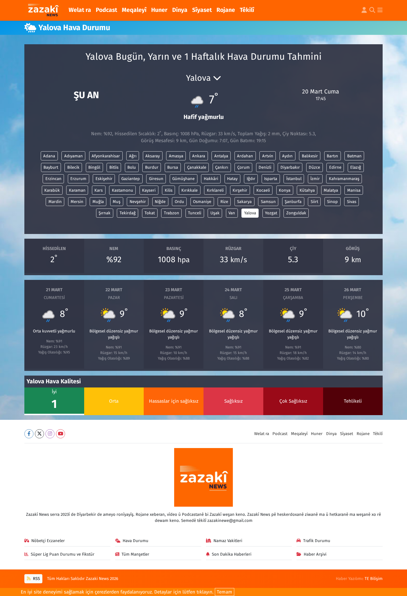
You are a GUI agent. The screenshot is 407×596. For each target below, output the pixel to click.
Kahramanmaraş (344, 178)
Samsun (268, 201)
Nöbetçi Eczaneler (48, 540)
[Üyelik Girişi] (364, 10)
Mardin (55, 201)
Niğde (160, 201)
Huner (159, 10)
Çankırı (221, 167)
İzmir (315, 178)
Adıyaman (73, 155)
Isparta (270, 178)
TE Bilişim (374, 578)
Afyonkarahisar (106, 155)
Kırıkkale (189, 190)
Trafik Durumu (316, 540)
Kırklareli (215, 190)
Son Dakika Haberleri (231, 554)
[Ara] (372, 10)
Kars (98, 190)
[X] (39, 433)
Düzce (314, 167)
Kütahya (307, 190)
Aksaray (152, 155)
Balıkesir (310, 155)
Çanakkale (196, 167)
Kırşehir (240, 190)
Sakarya (244, 201)
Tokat (150, 212)
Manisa (353, 190)
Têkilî (247, 10)
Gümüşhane (183, 178)
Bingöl (94, 167)
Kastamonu (122, 190)
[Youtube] (60, 433)
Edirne (335, 167)
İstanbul (294, 178)
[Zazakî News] (43, 10)
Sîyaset (202, 10)
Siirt (314, 201)
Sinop (332, 201)
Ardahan (245, 155)
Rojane (226, 10)
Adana (49, 155)
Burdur (151, 167)
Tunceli (194, 212)
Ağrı (132, 155)
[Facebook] (29, 433)
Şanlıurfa (293, 201)
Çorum (243, 167)
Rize (224, 201)
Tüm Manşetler (135, 554)
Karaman (77, 190)
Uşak (215, 212)
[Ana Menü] (380, 10)
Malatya (331, 190)
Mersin (77, 201)
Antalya (221, 155)
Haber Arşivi (315, 554)
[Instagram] (50, 433)
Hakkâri (211, 178)
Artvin (267, 155)
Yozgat (271, 212)
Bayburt (50, 167)
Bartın (332, 155)
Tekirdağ (128, 212)
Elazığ (355, 167)
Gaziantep (130, 178)
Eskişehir (104, 178)
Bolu (131, 167)
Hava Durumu (135, 540)
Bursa (172, 167)
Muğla (98, 201)
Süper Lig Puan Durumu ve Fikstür (62, 554)
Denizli (265, 167)
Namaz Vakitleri (227, 540)
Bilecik (73, 167)
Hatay (232, 178)
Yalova (250, 212)
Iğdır (251, 178)
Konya (284, 190)
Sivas (351, 201)
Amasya (176, 155)
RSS (36, 578)
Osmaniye (202, 201)
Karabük (52, 190)
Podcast (106, 10)
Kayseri (149, 190)
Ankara (198, 155)
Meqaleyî (134, 10)
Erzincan (53, 178)
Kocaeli (263, 190)
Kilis (168, 190)
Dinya (179, 10)
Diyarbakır (290, 167)
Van (231, 212)
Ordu (179, 201)
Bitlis (114, 167)
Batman (354, 155)
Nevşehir (138, 201)
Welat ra (80, 10)
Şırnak (104, 212)
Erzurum (78, 178)
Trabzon (171, 212)
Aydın (287, 155)
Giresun (156, 178)
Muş (116, 201)
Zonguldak (296, 212)
